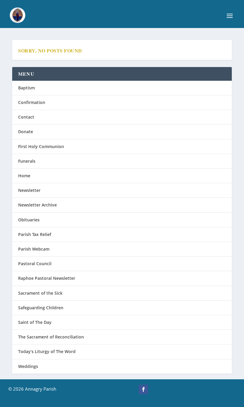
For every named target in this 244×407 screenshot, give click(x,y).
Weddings (28, 366)
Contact (26, 117)
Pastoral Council (34, 263)
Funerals (26, 161)
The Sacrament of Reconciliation (51, 337)
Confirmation (31, 102)
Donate (25, 131)
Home (24, 175)
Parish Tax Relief (34, 234)
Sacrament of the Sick (40, 293)
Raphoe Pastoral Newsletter (46, 278)
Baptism (26, 88)
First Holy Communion (41, 146)
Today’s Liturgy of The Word (47, 351)
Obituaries (29, 220)
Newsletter (29, 190)
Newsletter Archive (37, 205)
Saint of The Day (34, 322)
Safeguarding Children (40, 307)
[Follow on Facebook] (143, 389)
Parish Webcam (33, 249)
